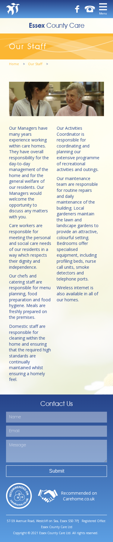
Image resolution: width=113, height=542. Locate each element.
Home (14, 64)
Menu (103, 13)
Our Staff (35, 64)
